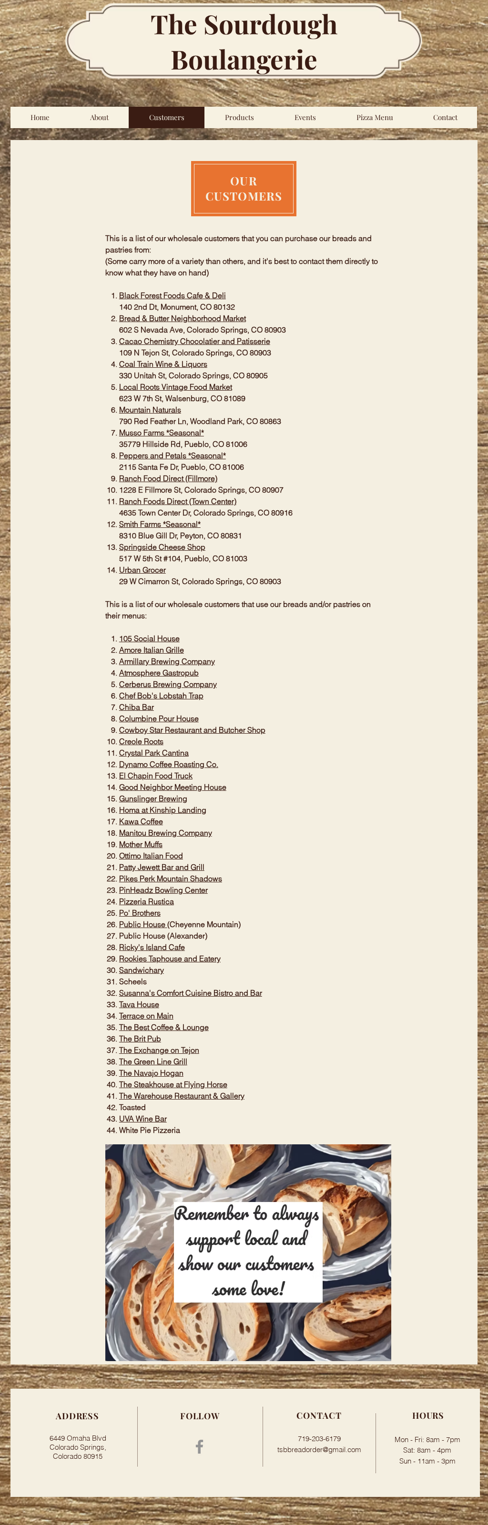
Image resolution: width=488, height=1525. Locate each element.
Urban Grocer (142, 570)
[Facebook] (199, 1446)
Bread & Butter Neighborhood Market (182, 318)
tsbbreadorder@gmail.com (319, 1449)
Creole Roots (141, 741)
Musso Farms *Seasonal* (161, 432)
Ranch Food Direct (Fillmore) (168, 478)
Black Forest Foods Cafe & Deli (172, 295)
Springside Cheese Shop (162, 547)
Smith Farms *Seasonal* (160, 524)
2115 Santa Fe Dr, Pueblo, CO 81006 (181, 467)
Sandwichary (141, 970)
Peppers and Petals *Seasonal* (172, 455)
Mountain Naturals (150, 409)
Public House (143, 924)
